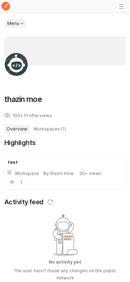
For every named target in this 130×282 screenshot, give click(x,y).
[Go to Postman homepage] (5, 7)
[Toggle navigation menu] (121, 6)
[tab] (17, 129)
